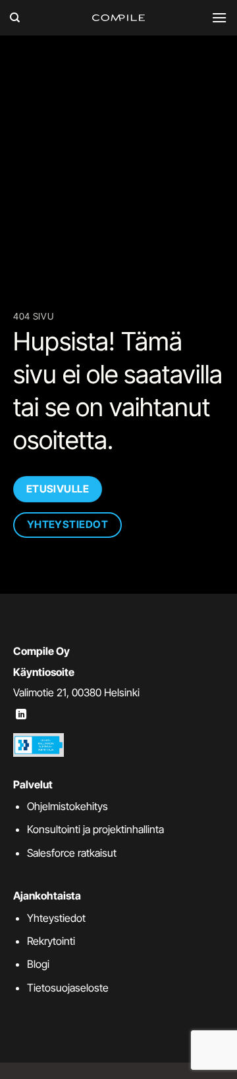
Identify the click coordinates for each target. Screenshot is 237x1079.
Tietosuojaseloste (68, 987)
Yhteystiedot (56, 917)
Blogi (38, 964)
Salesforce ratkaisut (72, 852)
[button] (219, 17)
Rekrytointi (51, 940)
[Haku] (15, 17)
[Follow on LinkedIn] (21, 715)
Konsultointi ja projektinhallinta (95, 829)
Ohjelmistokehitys (67, 806)
